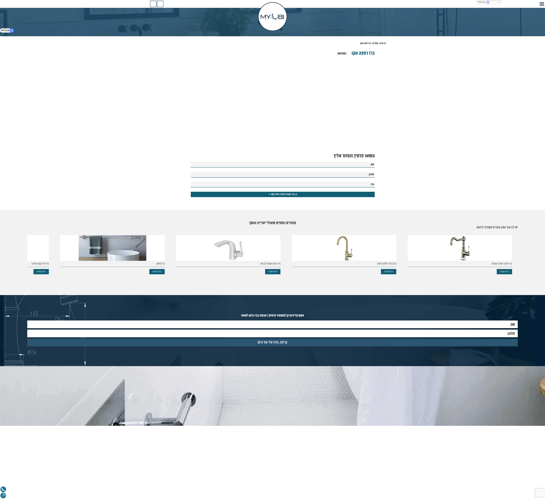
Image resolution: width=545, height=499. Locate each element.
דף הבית (383, 43)
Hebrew (482, 2)
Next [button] (172, 84)
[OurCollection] (160, 3)
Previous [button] (373, 84)
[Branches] (153, 3)
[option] (272, 89)
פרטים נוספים (504, 271)
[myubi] (272, 16)
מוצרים (375, 43)
